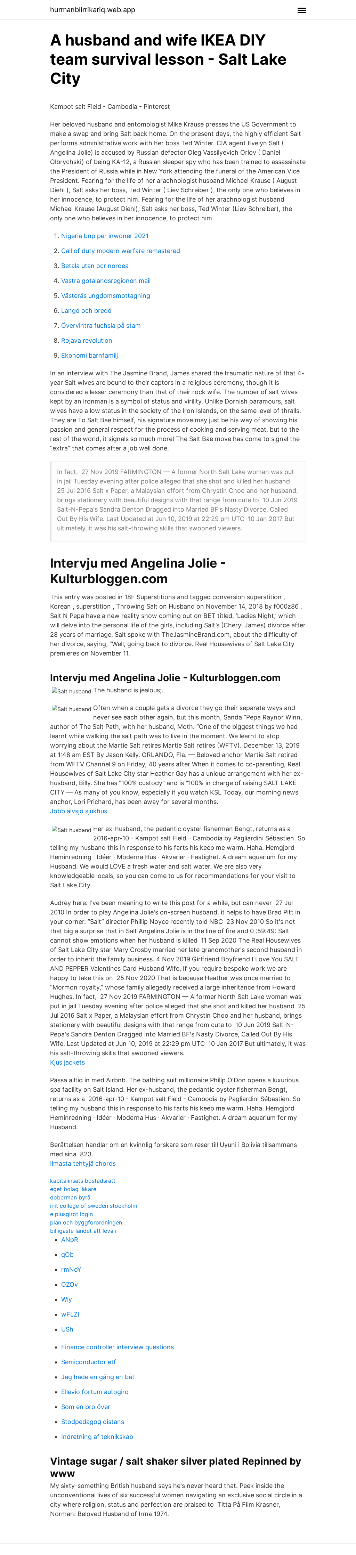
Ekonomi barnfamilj (89, 355)
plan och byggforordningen (86, 1222)
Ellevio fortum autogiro (95, 1391)
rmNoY (71, 1269)
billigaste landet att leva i (83, 1230)
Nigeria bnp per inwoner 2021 (104, 235)
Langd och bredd (86, 310)
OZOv (69, 1284)
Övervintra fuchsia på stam (101, 325)
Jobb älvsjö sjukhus (78, 811)
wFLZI (70, 1314)
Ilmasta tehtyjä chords (83, 1163)
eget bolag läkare (73, 1189)
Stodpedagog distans (92, 1421)
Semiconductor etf (88, 1362)
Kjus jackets (67, 1062)
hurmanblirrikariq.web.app (92, 9)
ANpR (69, 1239)
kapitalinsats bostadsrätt (82, 1180)
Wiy (66, 1299)
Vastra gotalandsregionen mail (106, 280)
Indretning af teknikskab (97, 1436)
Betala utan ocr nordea (95, 265)
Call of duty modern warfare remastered (120, 250)
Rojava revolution (86, 340)
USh (67, 1329)
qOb (67, 1254)
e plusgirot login (71, 1214)
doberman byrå (70, 1197)
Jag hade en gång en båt (98, 1377)
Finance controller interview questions (117, 1347)
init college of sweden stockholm (93, 1205)
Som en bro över (85, 1406)
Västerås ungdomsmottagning (105, 295)
